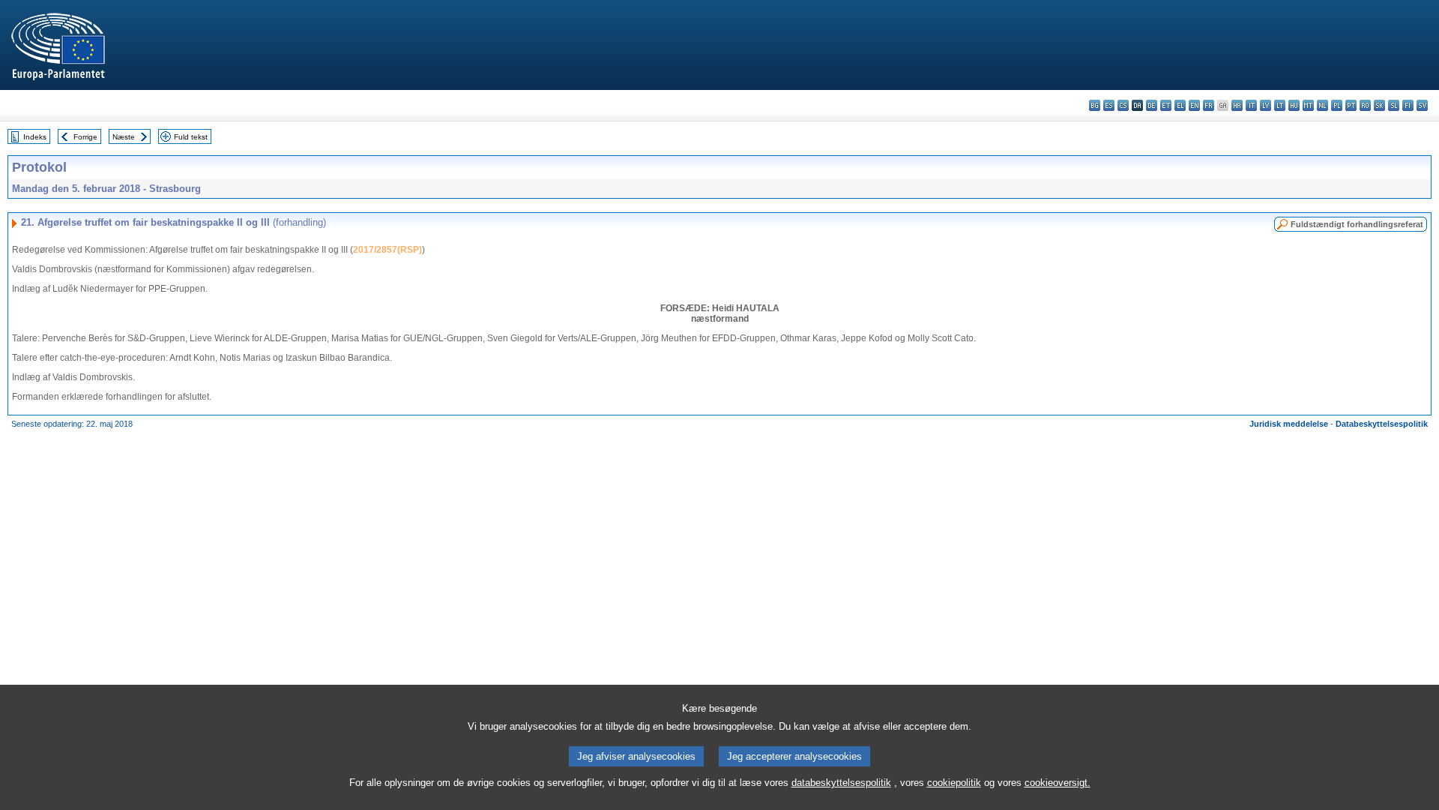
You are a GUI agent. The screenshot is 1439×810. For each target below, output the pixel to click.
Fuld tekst (191, 137)
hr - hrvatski (1237, 105)
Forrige (85, 137)
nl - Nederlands (1322, 105)
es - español (1108, 105)
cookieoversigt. (1057, 782)
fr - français (1208, 105)
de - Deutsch (1151, 105)
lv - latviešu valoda (1265, 105)
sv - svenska (1422, 105)
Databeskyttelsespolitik (1382, 423)
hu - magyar (1294, 105)
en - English (1194, 105)
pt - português (1351, 105)
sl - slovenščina (1393, 105)
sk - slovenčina (1379, 105)
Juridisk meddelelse (1288, 423)
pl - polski (1336, 105)
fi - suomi (1408, 105)
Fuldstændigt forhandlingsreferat (1357, 224)
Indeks (34, 137)
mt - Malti (1308, 105)
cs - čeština (1123, 105)
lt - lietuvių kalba (1279, 105)
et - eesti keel (1165, 105)
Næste (123, 137)
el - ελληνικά (1180, 105)
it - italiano (1251, 105)
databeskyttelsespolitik (841, 782)
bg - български (1094, 105)
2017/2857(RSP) (387, 249)
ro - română (1365, 105)
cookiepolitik (954, 782)
